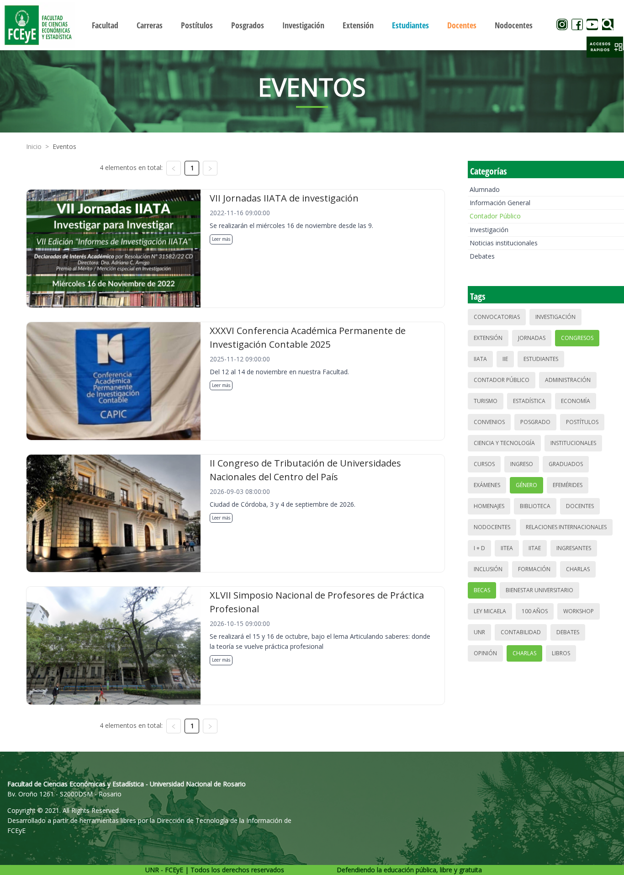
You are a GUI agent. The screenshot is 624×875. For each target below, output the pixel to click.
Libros (561, 653)
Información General (500, 202)
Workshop (578, 611)
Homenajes (489, 506)
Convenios (489, 422)
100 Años (535, 611)
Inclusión (488, 569)
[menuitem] (105, 25)
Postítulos (582, 422)
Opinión (485, 653)
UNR (479, 632)
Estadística (529, 401)
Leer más (221, 239)
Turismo (485, 401)
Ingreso (521, 464)
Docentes (580, 506)
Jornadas (531, 338)
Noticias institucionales (504, 243)
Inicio (34, 146)
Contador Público (495, 216)
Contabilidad (521, 632)
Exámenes (487, 485)
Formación (534, 569)
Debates (482, 256)
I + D (479, 548)
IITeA (507, 548)
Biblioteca (535, 506)
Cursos (484, 464)
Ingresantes (573, 548)
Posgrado (535, 422)
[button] (605, 47)
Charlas (578, 569)
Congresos (577, 338)
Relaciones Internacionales (566, 527)
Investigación (489, 229)
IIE (505, 359)
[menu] (312, 25)
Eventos (64, 146)
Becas (482, 590)
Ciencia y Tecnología (504, 443)
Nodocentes (492, 527)
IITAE (535, 548)
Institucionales (573, 443)
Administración (568, 380)
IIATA (480, 359)
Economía (575, 401)
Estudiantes (541, 359)
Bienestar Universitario (539, 590)
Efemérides (567, 485)
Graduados (566, 464)
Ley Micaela (490, 611)
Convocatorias (497, 317)
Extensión (488, 338)
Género (526, 485)
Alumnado (485, 189)
